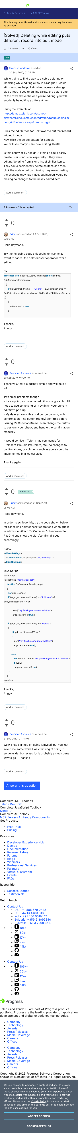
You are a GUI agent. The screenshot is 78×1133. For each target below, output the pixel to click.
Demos (12, 845)
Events (12, 875)
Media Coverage (18, 1035)
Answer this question (21, 785)
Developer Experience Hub (25, 842)
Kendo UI (6, 810)
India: (31, 916)
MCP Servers (9, 817)
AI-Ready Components (34, 817)
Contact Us (15, 906)
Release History (18, 852)
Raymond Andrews (19, 68)
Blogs (11, 859)
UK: (30, 913)
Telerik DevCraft (11, 804)
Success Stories (18, 891)
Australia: (33, 922)
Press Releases (17, 1031)
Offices (12, 1041)
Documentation (17, 849)
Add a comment (15, 192)
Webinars (13, 862)
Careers (12, 1038)
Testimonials (15, 894)
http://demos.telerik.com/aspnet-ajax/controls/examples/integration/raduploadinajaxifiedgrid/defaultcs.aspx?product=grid (37, 118)
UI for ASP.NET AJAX (37, 13)
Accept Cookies (39, 1116)
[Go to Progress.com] (12, 1003)
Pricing (12, 830)
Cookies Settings (39, 1126)
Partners (13, 868)
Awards (12, 1028)
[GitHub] (17, 951)
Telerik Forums (14, 13)
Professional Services (22, 865)
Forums (12, 855)
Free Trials (14, 827)
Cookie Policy (38, 1101)
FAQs (10, 878)
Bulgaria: (33, 919)
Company (13, 1022)
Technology (15, 1025)
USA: (30, 909)
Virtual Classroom (19, 872)
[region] (39, 1106)
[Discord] (17, 955)
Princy (13, 234)
